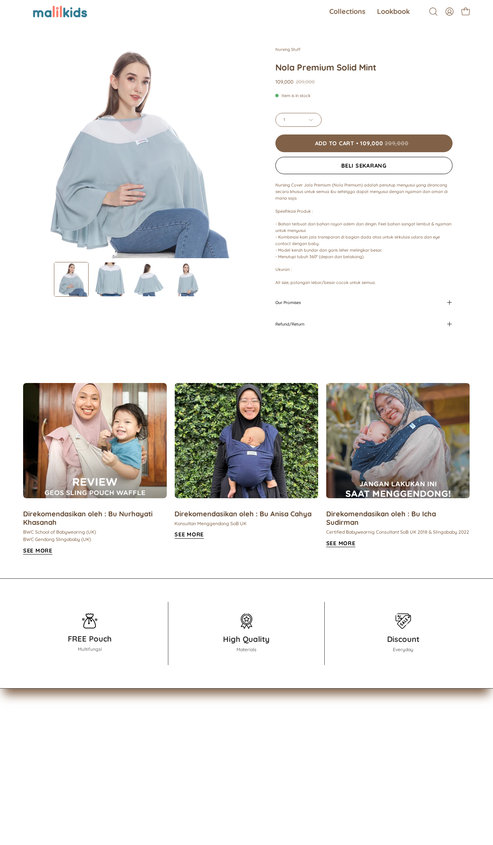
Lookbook (36, 750)
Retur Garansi (110, 774)
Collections (38, 739)
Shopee (172, 739)
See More (37, 550)
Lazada (171, 762)
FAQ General (109, 750)
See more (189, 534)
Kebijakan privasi (115, 786)
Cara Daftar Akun (116, 739)
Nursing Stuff (287, 49)
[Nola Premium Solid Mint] (71, 279)
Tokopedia (175, 750)
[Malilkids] (50, 11)
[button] (347, 11)
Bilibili (169, 774)
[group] (246, 469)
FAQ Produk (108, 762)
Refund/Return (289, 324)
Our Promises (288, 302)
